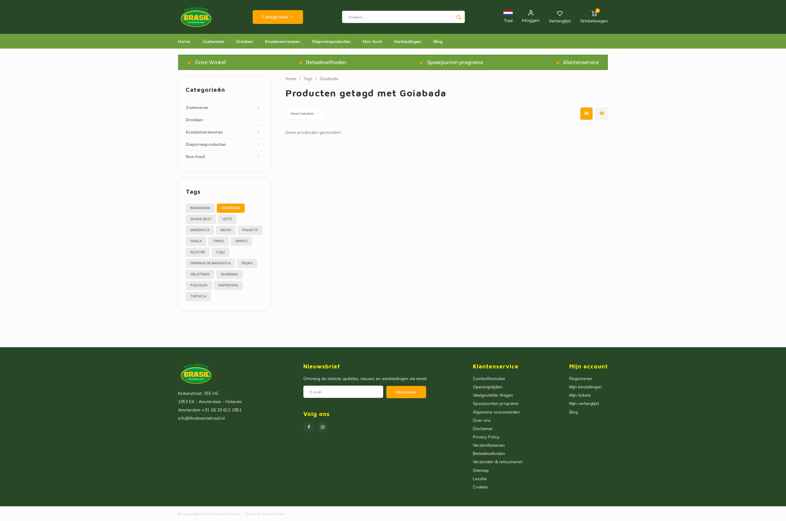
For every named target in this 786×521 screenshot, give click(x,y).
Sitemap (481, 470)
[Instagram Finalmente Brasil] (322, 427)
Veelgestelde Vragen (493, 395)
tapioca (198, 296)
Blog (438, 41)
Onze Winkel (210, 62)
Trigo (218, 241)
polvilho (199, 285)
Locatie (480, 478)
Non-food (372, 41)
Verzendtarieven (489, 445)
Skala (196, 241)
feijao (247, 263)
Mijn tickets (580, 395)
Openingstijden (487, 386)
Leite (227, 219)
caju (220, 252)
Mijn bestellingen (585, 386)
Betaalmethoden (326, 62)
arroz (241, 241)
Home (184, 41)
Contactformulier (489, 378)
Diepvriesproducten (331, 41)
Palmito (250, 230)
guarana (229, 274)
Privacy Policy (486, 436)
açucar (197, 252)
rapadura (228, 285)
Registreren (580, 378)
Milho (225, 230)
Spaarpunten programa (455, 62)
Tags (308, 78)
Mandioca (199, 230)
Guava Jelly (201, 219)
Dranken (244, 41)
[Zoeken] (459, 17)
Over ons (482, 420)
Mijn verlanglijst (584, 403)
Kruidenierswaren (282, 41)
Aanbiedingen (407, 41)
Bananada (200, 208)
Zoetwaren (213, 41)
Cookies (480, 486)
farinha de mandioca (210, 263)
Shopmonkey (274, 513)
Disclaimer (483, 428)
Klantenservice (581, 62)
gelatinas (200, 274)
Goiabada (230, 208)
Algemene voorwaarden (496, 411)
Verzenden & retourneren (498, 461)
